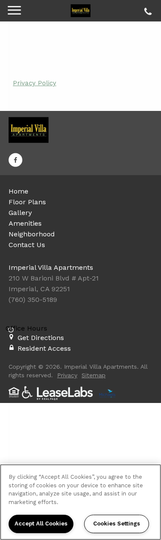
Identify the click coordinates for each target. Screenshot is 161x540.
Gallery (20, 213)
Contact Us (27, 245)
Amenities (25, 223)
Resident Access (44, 348)
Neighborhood (32, 234)
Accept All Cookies (41, 523)
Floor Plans (27, 202)
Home (18, 191)
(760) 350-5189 (146, 9)
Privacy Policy (34, 83)
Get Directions (41, 338)
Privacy (67, 375)
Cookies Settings (116, 523)
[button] (15, 160)
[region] (80, 502)
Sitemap (94, 375)
